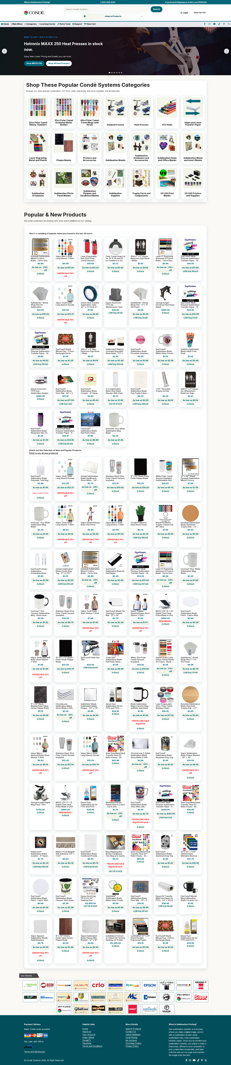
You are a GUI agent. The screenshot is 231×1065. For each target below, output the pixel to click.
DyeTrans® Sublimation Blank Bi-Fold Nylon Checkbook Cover (115, 571)
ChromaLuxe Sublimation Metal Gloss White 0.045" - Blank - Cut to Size (65, 706)
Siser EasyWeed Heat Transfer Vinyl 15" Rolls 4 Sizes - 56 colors (115, 755)
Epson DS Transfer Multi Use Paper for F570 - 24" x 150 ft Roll (164, 898)
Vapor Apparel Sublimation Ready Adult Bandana (39, 938)
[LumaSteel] (98, 997)
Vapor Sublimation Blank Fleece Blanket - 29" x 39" (190, 755)
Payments (86, 1043)
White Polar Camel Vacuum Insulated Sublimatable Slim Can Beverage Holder (164, 478)
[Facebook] (186, 1060)
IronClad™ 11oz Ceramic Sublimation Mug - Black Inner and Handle (40, 613)
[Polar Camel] (166, 997)
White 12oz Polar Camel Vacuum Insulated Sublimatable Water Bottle (139, 660)
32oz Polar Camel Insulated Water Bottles (64, 122)
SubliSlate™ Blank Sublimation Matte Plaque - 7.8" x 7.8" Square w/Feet (89, 706)
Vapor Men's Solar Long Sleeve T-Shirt (65, 257)
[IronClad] (81, 997)
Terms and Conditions (92, 1046)
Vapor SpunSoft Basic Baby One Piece (90, 524)
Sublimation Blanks (115, 160)
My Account (131, 1040)
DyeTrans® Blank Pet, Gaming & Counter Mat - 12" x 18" (115, 613)
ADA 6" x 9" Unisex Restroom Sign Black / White (140, 258)
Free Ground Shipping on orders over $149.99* (186, 2)
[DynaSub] (132, 985)
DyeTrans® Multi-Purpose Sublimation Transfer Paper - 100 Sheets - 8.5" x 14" (190, 258)
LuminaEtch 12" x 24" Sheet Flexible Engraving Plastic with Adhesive (140, 938)
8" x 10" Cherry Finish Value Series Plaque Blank (64, 938)
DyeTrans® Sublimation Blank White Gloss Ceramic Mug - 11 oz (165, 351)
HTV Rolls (167, 125)
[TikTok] (198, 1060)
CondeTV (86, 1040)
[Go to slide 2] (112, 72)
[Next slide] (226, 51)
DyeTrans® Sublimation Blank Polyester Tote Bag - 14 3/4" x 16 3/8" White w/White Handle (40, 478)
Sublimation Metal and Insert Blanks (192, 159)
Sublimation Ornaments (38, 194)
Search (156, 9)
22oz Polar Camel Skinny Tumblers (38, 124)
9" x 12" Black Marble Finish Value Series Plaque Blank (40, 706)
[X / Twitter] (206, 1060)
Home (6, 24)
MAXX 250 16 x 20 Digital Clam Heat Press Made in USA (164, 613)
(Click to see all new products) (43, 453)
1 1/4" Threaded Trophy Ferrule (163, 390)
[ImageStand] (64, 997)
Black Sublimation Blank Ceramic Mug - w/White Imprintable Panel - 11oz (140, 706)
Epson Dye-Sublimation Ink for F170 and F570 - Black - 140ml (114, 706)
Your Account (88, 1034)
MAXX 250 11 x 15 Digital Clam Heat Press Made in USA (64, 804)
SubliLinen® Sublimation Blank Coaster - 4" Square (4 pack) (40, 854)
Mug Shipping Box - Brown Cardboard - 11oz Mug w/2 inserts (115, 854)
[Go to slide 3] (114, 72)
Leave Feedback (133, 1034)
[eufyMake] (167, 985)
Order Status (88, 1037)
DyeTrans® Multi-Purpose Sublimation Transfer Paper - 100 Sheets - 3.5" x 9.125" (40, 351)
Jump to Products (113, 16)
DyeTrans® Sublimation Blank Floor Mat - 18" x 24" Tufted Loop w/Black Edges (140, 898)
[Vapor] (167, 1009)
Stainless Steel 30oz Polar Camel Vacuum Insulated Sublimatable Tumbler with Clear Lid (65, 755)
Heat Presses (141, 125)
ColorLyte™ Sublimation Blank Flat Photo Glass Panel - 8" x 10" (114, 660)
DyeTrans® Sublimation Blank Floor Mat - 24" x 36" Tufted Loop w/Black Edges (65, 391)
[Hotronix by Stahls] (47, 997)
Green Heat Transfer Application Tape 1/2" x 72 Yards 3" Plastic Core (90, 305)
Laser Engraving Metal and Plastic (38, 159)
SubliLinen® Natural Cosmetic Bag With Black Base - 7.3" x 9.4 (114, 351)
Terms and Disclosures (34, 1051)
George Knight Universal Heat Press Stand (165, 305)
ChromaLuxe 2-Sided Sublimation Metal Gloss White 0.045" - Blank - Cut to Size (140, 755)
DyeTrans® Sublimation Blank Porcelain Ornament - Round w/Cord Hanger (140, 351)
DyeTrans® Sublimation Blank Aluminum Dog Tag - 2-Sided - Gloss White (165, 755)
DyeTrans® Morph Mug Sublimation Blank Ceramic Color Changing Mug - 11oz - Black (190, 898)
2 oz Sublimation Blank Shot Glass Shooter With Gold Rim (114, 391)
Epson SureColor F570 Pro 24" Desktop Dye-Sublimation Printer (89, 898)
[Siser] (201, 997)
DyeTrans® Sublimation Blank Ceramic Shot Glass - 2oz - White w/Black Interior (65, 898)
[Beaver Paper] (30, 985)
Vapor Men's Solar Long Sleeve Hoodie (90, 754)
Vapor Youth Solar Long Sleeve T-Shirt (65, 524)
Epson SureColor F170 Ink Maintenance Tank (114, 305)
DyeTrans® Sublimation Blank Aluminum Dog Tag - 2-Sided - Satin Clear (165, 854)
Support (78, 24)
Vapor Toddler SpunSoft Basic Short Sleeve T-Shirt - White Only (140, 613)
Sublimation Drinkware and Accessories (141, 158)
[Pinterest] (202, 1060)
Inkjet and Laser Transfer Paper (193, 124)
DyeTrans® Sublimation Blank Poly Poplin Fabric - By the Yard (139, 391)
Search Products (133, 1029)
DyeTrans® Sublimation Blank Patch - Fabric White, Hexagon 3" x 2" (190, 613)
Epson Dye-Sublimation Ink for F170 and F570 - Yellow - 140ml (189, 938)
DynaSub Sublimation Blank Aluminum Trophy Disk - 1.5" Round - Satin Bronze (190, 525)
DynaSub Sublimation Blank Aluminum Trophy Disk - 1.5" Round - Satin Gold (190, 706)
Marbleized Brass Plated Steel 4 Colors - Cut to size (115, 804)
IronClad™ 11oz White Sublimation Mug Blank (115, 431)
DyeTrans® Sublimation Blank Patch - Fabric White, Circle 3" (40, 898)
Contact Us (131, 1031)
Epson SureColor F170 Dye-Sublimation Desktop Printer (40, 391)
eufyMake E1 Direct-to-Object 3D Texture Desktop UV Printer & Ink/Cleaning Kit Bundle (115, 938)
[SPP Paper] (64, 1009)
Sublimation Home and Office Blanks (167, 159)
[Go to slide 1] (109, 72)
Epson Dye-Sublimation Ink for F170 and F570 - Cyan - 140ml (89, 804)
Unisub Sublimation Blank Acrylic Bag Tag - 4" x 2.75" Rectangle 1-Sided (64, 571)
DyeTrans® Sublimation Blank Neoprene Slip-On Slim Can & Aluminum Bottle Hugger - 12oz (40, 431)
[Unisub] (150, 1009)
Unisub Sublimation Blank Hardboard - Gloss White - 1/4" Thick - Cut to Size (89, 478)
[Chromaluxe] (64, 985)
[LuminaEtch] (115, 997)
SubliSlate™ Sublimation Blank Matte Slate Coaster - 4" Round (115, 898)
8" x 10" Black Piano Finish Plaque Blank (140, 477)
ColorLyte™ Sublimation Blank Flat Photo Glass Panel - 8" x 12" (89, 431)
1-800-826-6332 (107, 2)
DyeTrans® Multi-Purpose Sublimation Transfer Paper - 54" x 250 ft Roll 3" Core (165, 804)
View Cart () (199, 12)
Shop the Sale (33, 63)
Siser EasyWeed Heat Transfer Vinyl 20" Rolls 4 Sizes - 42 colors (140, 854)
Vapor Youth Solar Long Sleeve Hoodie (65, 304)
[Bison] (47, 985)
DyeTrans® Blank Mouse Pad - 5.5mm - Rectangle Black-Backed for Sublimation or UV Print (65, 351)
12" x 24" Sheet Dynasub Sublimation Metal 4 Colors (190, 478)
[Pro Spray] (183, 997)
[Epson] (150, 985)
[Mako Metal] (132, 997)
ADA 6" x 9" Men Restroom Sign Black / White (90, 351)
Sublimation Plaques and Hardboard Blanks (89, 193)
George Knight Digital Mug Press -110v (40, 803)
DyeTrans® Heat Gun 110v (90, 659)
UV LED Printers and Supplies (193, 194)
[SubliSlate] (115, 1009)
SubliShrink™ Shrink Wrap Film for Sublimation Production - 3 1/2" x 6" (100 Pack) (40, 305)
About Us (86, 1031)
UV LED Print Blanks (167, 194)
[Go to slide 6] (121, 72)
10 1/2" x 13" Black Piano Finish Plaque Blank (64, 660)
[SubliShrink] (98, 1009)
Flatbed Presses (115, 125)
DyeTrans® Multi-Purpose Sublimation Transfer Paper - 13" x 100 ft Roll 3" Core (190, 305)
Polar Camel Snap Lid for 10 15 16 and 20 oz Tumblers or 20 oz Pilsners (115, 258)
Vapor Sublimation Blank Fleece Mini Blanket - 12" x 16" (89, 938)
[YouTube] (194, 1060)
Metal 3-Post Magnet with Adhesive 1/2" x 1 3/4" (65, 854)
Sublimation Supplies (115, 194)
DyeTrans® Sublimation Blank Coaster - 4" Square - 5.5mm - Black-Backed (90, 391)
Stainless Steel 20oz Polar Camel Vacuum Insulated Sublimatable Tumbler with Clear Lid (65, 613)
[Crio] (98, 985)
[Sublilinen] (81, 1009)
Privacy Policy (132, 1046)
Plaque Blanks (63, 160)
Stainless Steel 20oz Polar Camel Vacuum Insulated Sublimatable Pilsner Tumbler (115, 478)
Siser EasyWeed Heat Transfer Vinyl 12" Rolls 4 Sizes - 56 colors (190, 804)
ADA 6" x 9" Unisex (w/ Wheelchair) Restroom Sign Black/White (189, 391)
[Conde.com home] (35, 13)
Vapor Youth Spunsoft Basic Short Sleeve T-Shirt (40, 660)
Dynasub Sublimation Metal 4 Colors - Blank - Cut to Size (40, 258)
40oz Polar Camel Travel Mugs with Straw (89, 122)
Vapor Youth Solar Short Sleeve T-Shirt (90, 612)
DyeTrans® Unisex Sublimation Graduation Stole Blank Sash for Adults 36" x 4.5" (40, 571)
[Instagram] (190, 1060)
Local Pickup (131, 1037)
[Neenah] (149, 997)
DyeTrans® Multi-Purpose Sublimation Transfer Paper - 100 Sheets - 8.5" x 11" (140, 571)
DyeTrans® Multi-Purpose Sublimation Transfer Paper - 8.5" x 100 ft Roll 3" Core (65, 431)
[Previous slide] (4, 51)
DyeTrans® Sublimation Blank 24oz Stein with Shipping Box (139, 804)
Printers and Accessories (89, 159)
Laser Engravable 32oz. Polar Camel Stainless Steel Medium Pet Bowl (164, 706)
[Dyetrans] (115, 985)
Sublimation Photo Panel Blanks (64, 194)
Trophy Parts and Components (141, 194)
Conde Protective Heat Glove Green (139, 524)
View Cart (91, 24)
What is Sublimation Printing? (37, 2)
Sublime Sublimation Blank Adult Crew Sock (190, 351)
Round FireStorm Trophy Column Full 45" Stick (164, 525)
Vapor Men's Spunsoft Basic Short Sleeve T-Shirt (40, 755)
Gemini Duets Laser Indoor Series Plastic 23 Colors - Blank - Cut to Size (165, 660)
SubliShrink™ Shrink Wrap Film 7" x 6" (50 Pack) (189, 660)
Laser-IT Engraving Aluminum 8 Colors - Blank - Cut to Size (165, 258)
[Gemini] (201, 985)
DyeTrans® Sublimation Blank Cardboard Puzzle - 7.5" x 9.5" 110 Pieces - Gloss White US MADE (90, 854)
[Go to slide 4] (116, 72)
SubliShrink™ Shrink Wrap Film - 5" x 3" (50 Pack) (139, 305)
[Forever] (184, 985)
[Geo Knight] (30, 997)
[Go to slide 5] (119, 72)
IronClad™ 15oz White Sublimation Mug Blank (190, 571)
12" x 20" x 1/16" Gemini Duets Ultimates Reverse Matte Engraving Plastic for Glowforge (190, 854)
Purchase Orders (133, 1043)
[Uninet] (132, 1009)
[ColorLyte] (81, 985)
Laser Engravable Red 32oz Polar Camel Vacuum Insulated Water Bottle (89, 258)
